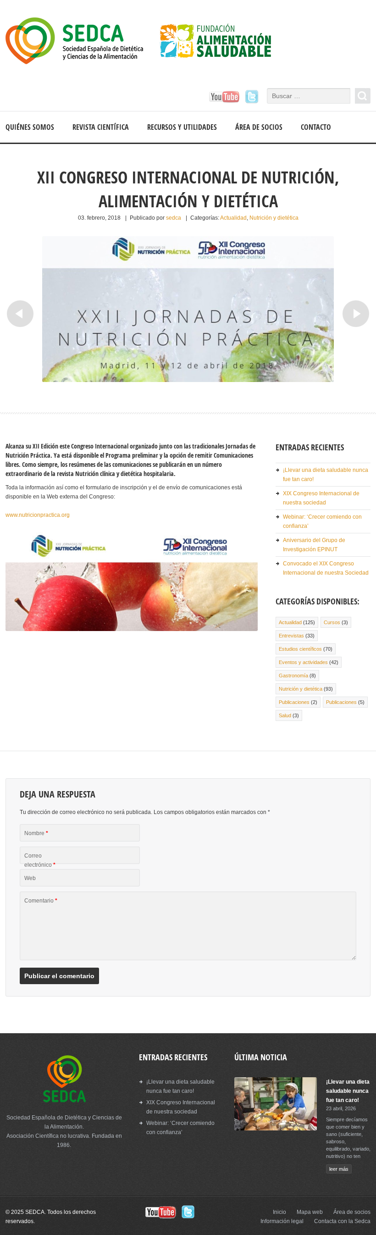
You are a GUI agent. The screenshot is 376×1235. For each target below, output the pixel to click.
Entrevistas (291, 635)
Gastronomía (293, 675)
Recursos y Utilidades (182, 127)
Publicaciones (294, 702)
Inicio (279, 1212)
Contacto (316, 127)
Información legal (282, 1221)
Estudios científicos (300, 649)
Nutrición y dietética (274, 218)
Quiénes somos (30, 127)
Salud (285, 715)
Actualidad (233, 218)
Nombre (36, 833)
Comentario (40, 900)
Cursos (332, 622)
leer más (338, 1169)
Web (30, 878)
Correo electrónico (39, 860)
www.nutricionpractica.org (38, 515)
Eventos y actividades (303, 662)
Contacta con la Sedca (342, 1221)
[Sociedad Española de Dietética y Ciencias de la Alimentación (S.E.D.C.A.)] (147, 42)
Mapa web (310, 1212)
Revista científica (100, 127)
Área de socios (258, 127)
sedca (173, 218)
